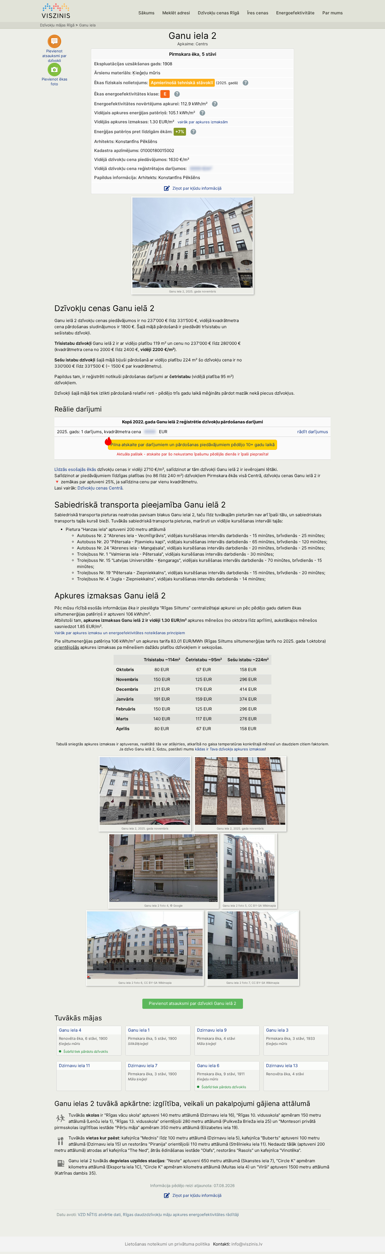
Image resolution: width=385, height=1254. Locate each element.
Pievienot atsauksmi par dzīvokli (54, 55)
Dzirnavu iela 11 (74, 1065)
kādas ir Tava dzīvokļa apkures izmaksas (230, 749)
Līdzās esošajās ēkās (75, 469)
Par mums (332, 12)
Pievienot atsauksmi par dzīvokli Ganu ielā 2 (192, 1003)
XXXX (150, 431)
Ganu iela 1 (139, 1030)
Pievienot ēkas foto (54, 81)
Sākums (146, 12)
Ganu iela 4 (70, 1030)
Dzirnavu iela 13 (282, 1065)
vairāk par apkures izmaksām (203, 122)
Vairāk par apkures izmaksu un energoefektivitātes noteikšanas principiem (119, 633)
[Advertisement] (288, 351)
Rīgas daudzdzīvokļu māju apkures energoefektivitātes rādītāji (181, 1214)
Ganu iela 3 (277, 1030)
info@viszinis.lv (246, 1244)
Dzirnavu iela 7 (143, 1065)
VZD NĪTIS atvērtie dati (99, 1214)
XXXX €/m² (201, 168)
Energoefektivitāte (295, 12)
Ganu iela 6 (208, 1065)
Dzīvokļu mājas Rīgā (57, 25)
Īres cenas (257, 12)
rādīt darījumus (312, 431)
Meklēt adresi (176, 12)
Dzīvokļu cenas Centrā (100, 488)
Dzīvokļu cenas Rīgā (218, 12)
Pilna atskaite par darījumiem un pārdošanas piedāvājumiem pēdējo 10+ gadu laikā (192, 444)
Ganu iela (87, 25)
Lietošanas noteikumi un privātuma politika (167, 1244)
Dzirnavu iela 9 (212, 1030)
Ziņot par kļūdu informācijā (197, 188)
